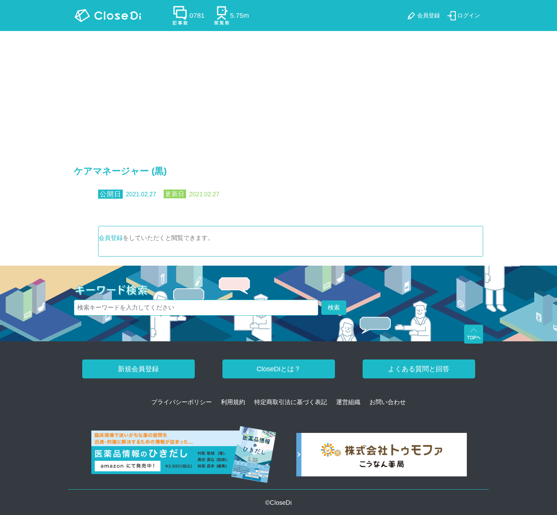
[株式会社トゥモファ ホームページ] (381, 457)
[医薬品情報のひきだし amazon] (184, 457)
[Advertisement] (278, 88)
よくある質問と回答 (418, 369)
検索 (334, 307)
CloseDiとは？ (279, 369)
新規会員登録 (138, 369)
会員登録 (111, 238)
